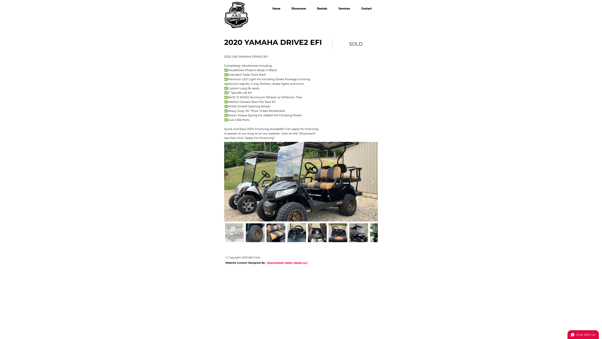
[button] (299, 9)
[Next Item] (372, 182)
